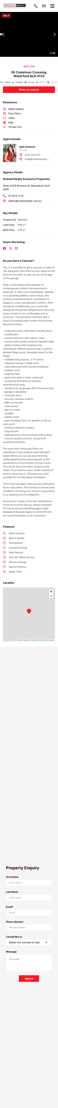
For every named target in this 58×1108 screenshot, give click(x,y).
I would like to (14, 936)
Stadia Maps (27, 640)
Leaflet (20, 640)
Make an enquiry (29, 89)
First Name (12, 876)
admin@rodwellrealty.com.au (24, 200)
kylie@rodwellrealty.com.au (38, 159)
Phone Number (15, 921)
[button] (29, 34)
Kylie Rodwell (27, 146)
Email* (10, 906)
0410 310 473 (32, 154)
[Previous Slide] (3, 34)
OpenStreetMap (44, 640)
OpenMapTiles (35, 640)
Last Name (12, 891)
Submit (29, 978)
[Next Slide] (54, 34)
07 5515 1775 (15, 195)
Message (11, 951)
